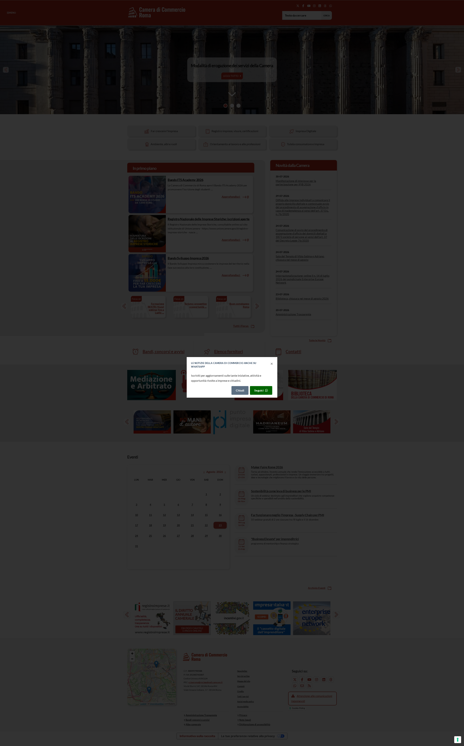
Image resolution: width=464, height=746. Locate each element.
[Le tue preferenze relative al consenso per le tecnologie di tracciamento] (457, 739)
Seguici (259, 390)
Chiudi (240, 390)
